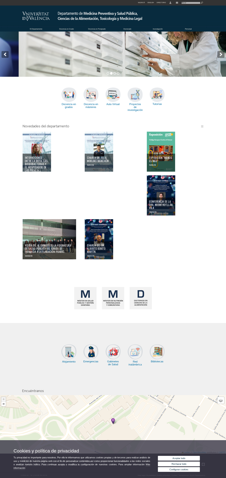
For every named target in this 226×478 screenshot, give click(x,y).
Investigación (158, 29)
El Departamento (36, 29)
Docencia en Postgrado (97, 29)
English (151, 2)
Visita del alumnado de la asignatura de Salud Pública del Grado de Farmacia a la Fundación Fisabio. (48, 248)
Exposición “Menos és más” (160, 159)
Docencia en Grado (66, 29)
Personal (188, 29)
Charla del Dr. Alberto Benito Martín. (96, 248)
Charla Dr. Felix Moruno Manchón (98, 159)
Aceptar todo (178, 458)
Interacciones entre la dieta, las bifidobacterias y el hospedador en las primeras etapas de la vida (36, 165)
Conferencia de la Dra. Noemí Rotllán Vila (161, 204)
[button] (113, 421)
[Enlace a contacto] (177, 3)
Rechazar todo (179, 464)
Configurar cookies (178, 469)
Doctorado (127, 29)
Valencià (141, 2)
